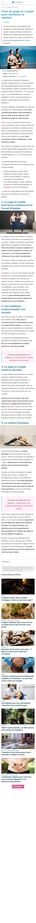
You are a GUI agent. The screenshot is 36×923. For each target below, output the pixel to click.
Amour (3, 7)
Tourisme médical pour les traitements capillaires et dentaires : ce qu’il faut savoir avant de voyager (17, 678)
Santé (3, 674)
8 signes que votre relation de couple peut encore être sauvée (19, 506)
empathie (10, 406)
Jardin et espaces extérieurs (10, 620)
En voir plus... (18, 786)
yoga (18, 155)
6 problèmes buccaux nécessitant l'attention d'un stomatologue (15, 704)
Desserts (4, 647)
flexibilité (7, 187)
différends (5, 276)
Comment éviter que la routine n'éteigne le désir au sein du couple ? (17, 599)
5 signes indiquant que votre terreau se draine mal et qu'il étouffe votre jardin (16, 624)
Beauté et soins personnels (10, 750)
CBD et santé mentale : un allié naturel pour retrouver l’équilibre (17, 729)
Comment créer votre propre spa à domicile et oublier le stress (16, 753)
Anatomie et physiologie (9, 775)
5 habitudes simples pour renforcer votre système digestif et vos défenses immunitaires (16, 779)
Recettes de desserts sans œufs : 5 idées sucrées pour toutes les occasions (16, 651)
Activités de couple (12, 7)
